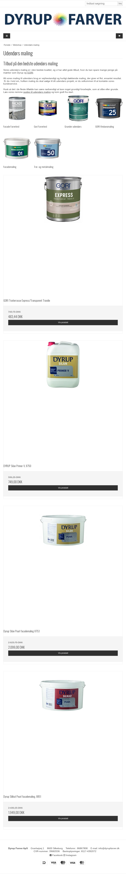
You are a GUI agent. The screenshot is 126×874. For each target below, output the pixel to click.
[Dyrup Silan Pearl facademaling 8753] (63, 565)
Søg (120, 3)
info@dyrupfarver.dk (108, 848)
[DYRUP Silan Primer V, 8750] (63, 400)
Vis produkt (63, 322)
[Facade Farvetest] (17, 108)
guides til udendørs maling (37, 92)
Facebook (57, 855)
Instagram (70, 855)
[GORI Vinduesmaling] (109, 108)
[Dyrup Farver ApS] (63, 19)
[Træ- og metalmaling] (47, 148)
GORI (30, 72)
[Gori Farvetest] (47, 108)
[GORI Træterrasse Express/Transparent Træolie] (63, 234)
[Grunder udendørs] (78, 108)
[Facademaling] (17, 148)
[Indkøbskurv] (119, 36)
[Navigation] (6, 36)
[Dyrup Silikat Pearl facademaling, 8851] (63, 730)
